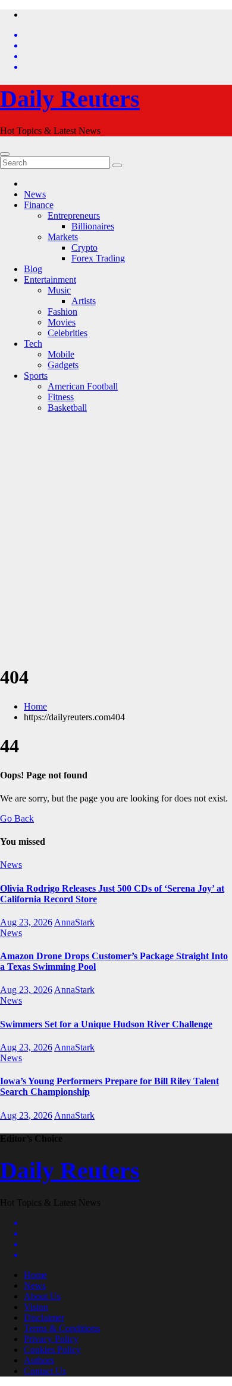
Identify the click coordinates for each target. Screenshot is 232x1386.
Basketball (67, 408)
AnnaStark (74, 922)
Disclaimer (44, 1317)
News (35, 194)
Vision (36, 1307)
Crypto (84, 247)
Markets (63, 237)
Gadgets (63, 365)
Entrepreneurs (74, 215)
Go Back (17, 818)
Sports (36, 376)
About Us (42, 1296)
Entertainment (50, 279)
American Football (83, 386)
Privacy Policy (51, 1339)
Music (59, 290)
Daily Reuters (70, 98)
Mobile (61, 354)
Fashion (62, 311)
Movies (62, 322)
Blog (33, 269)
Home (35, 706)
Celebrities (67, 333)
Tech (33, 343)
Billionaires (92, 226)
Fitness (61, 397)
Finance (39, 205)
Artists (83, 301)
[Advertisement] (116, 538)
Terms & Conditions (62, 1328)
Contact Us (45, 1371)
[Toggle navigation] (5, 154)
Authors (39, 1360)
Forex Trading (98, 258)
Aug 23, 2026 (26, 922)
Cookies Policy (52, 1350)
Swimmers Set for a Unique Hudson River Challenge (106, 1024)
